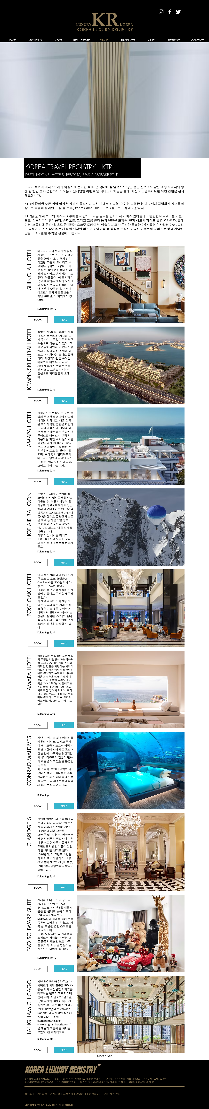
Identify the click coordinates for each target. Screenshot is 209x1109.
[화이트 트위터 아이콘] (178, 12)
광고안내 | (82, 1093)
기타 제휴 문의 (112, 1093)
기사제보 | (56, 1093)
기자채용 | (43, 1093)
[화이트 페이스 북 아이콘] (170, 12)
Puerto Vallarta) (50, 676)
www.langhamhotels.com (53, 1024)
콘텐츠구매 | (96, 1093)
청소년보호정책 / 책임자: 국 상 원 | (111, 1081)
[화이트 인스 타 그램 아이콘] (161, 12)
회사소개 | (30, 1093)
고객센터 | (69, 1093)
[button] (29, 279)
